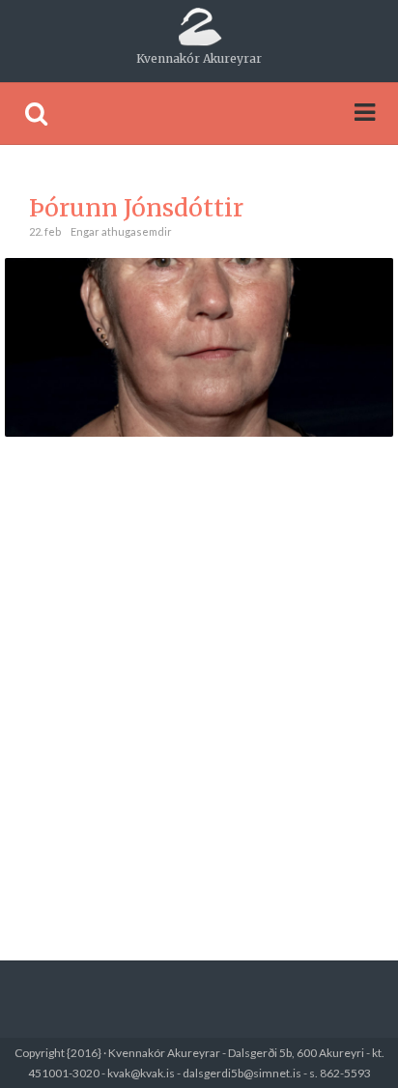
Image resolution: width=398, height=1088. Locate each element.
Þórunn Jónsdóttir (136, 207)
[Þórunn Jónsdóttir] (199, 345)
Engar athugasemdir (121, 231)
